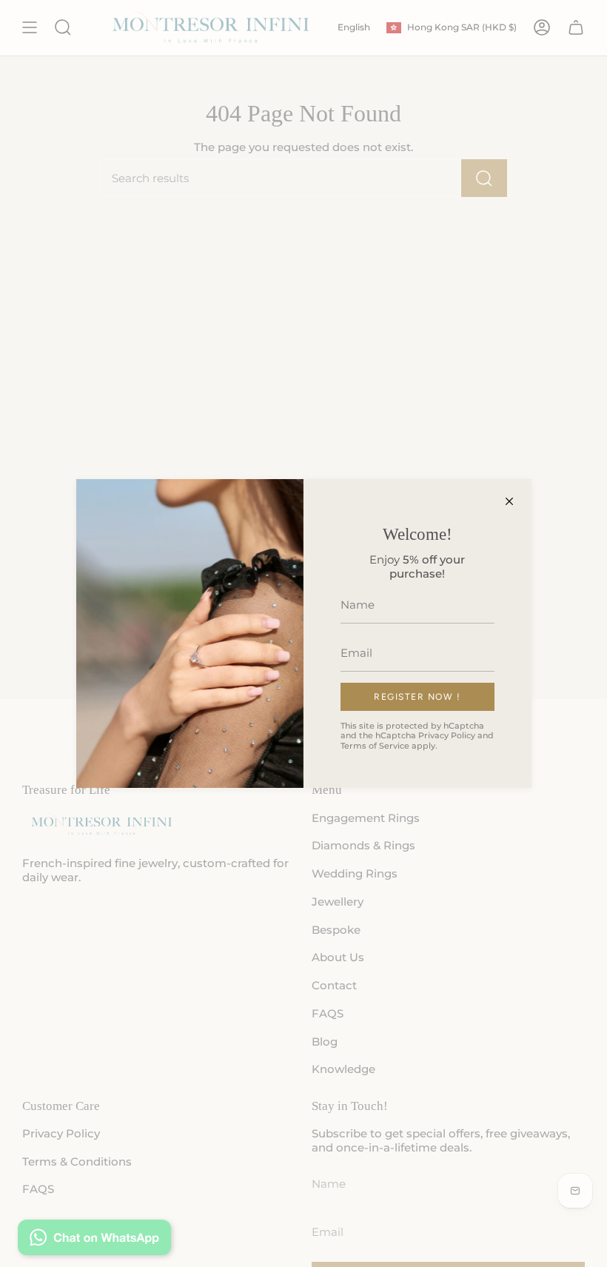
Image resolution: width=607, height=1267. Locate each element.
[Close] (509, 501)
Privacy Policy (446, 735)
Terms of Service (375, 746)
